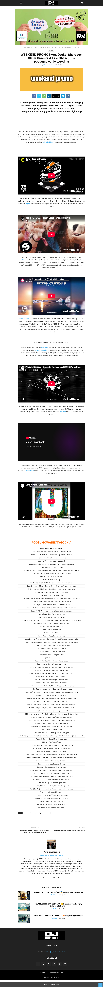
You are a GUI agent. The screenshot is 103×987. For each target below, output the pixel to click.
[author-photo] (51, 849)
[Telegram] (63, 96)
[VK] (68, 96)
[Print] (58, 96)
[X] (39, 96)
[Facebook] (34, 96)
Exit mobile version (51, 984)
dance (25, 813)
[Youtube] (54, 878)
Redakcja (54, 895)
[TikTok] (54, 964)
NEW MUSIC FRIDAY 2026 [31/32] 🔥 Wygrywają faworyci (58, 915)
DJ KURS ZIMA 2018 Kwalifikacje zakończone (69, 830)
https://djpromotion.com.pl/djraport (51, 855)
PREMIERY (31, 47)
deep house (33, 813)
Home (24, 47)
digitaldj (41, 813)
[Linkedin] (49, 96)
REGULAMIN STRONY (56, 972)
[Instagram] (43, 964)
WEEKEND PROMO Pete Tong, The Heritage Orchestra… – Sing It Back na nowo (34, 831)
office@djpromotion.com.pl (55, 952)
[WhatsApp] (44, 96)
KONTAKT (43, 972)
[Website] (60, 964)
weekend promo (64, 813)
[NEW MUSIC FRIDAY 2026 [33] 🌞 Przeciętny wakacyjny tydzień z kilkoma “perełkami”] (24, 907)
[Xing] (59, 878)
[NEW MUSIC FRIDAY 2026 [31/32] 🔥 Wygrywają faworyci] (24, 919)
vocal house (54, 813)
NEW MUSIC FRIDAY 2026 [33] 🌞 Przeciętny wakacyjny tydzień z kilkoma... (58, 905)
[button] (21, 3)
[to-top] (100, 984)
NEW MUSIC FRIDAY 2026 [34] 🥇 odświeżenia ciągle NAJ (58, 892)
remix (47, 813)
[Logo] (51, 939)
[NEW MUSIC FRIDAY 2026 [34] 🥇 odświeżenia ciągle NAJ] (24, 895)
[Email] (54, 96)
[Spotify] (49, 964)
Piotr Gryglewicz (48, 65)
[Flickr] (48, 878)
